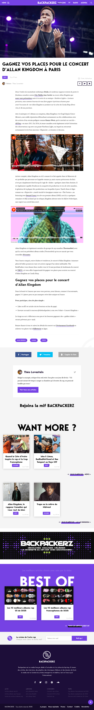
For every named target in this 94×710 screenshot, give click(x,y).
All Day (18, 124)
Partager (25, 354)
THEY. (19, 270)
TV (69, 3)
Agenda (84, 3)
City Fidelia (38, 95)
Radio (75, 3)
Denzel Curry (31, 196)
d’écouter (26, 255)
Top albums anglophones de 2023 (78, 694)
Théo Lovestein (14, 83)
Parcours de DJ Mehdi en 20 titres (78, 696)
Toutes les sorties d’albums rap (14, 696)
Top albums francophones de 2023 (78, 691)
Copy (89, 83)
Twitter (84, 83)
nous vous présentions (23, 98)
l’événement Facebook (65, 326)
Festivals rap (50, 696)
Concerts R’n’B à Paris (53, 694)
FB (80, 83)
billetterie (37, 329)
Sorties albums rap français (13, 694)
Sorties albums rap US (11, 691)
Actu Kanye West (31, 696)
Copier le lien (70, 354)
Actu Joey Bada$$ (31, 694)
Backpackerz (47, 3)
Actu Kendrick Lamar (32, 691)
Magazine (62, 3)
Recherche (91, 2)
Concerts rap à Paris (53, 691)
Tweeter (46, 354)
